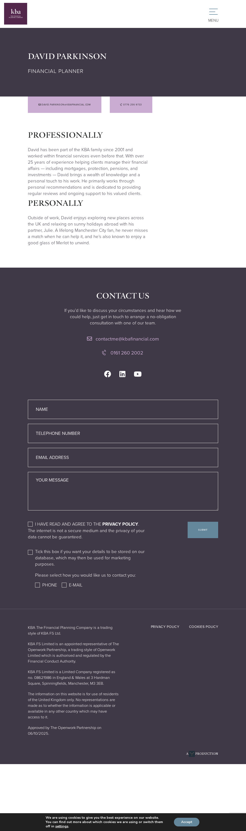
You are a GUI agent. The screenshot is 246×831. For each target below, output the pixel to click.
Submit (203, 529)
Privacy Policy (120, 524)
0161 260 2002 (126, 353)
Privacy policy (165, 627)
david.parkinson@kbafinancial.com (66, 104)
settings (61, 826)
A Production (202, 753)
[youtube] (138, 374)
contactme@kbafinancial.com (126, 339)
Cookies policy (203, 627)
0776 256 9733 (132, 104)
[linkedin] (122, 374)
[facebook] (107, 374)
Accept (186, 822)
